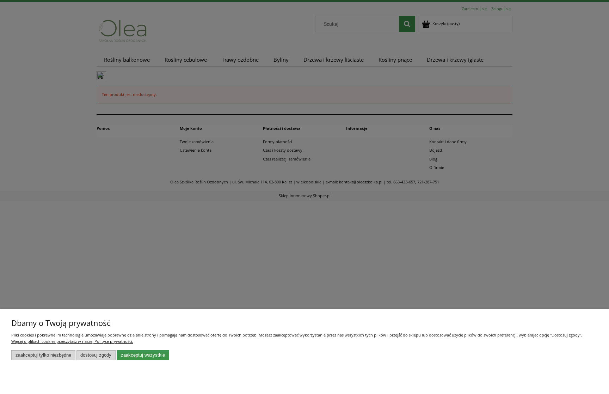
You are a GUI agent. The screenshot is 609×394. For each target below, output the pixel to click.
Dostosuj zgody (95, 355)
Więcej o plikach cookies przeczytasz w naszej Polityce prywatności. (72, 341)
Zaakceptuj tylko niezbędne (43, 355)
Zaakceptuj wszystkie (143, 355)
